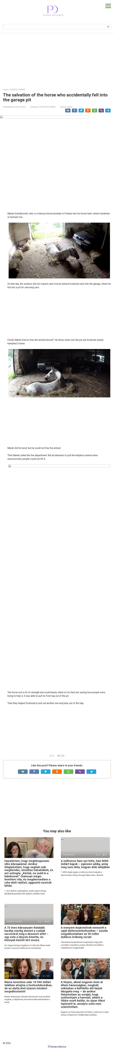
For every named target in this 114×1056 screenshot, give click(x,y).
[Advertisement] (57, 58)
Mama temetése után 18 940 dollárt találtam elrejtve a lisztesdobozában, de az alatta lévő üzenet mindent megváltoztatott (28, 986)
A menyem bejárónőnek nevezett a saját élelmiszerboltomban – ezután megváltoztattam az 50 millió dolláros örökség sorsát (84, 932)
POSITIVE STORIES (47, 107)
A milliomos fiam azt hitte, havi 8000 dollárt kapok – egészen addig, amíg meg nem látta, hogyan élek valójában (85, 864)
